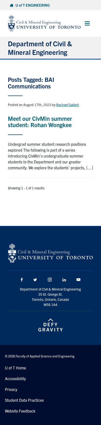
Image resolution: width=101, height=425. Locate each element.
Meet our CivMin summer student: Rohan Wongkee (40, 121)
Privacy (11, 389)
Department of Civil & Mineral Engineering (40, 47)
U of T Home (15, 367)
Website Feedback (20, 410)
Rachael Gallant (67, 104)
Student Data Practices (24, 400)
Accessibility (15, 378)
